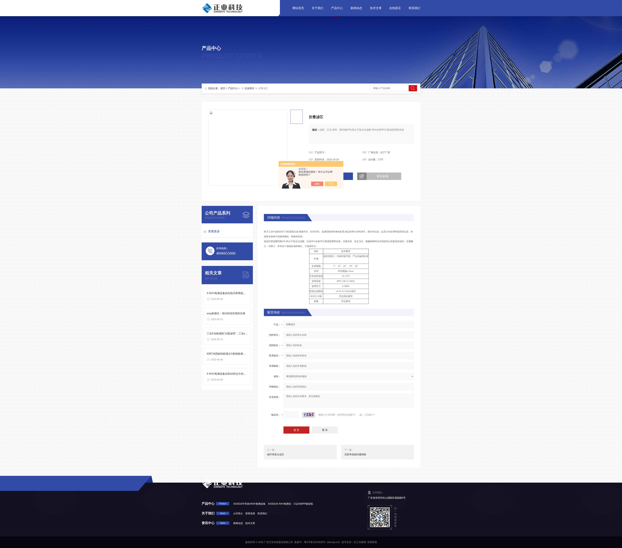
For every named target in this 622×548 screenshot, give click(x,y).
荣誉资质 (250, 513)
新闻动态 (356, 8)
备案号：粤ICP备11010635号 (309, 542)
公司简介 (238, 513)
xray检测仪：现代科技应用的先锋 (226, 313)
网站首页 (298, 8)
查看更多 (214, 231)
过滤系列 (249, 88)
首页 (222, 88)
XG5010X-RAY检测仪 (279, 503)
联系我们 (414, 8)
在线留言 (395, 8)
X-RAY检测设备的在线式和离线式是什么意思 (233, 293)
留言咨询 (382, 176)
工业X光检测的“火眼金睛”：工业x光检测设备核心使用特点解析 (243, 333)
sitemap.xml (333, 542)
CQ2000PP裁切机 (303, 503)
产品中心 (337, 8)
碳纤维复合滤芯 (275, 454)
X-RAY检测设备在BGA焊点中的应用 (228, 373)
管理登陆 (372, 542)
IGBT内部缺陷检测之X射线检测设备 (227, 353)
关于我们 (317, 8)
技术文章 (376, 8)
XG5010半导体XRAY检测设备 (249, 503)
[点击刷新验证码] (308, 415)
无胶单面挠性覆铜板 (355, 454)
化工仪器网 (360, 542)
